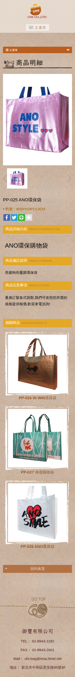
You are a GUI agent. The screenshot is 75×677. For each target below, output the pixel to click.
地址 (13, 667)
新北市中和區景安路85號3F (43, 667)
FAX (24, 650)
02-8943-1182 (43, 641)
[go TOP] (37, 607)
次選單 (13, 50)
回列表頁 (37, 569)
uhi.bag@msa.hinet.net (43, 659)
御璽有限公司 (37, 11)
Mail (16, 659)
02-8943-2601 (43, 650)
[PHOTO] (37, 119)
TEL (24, 641)
